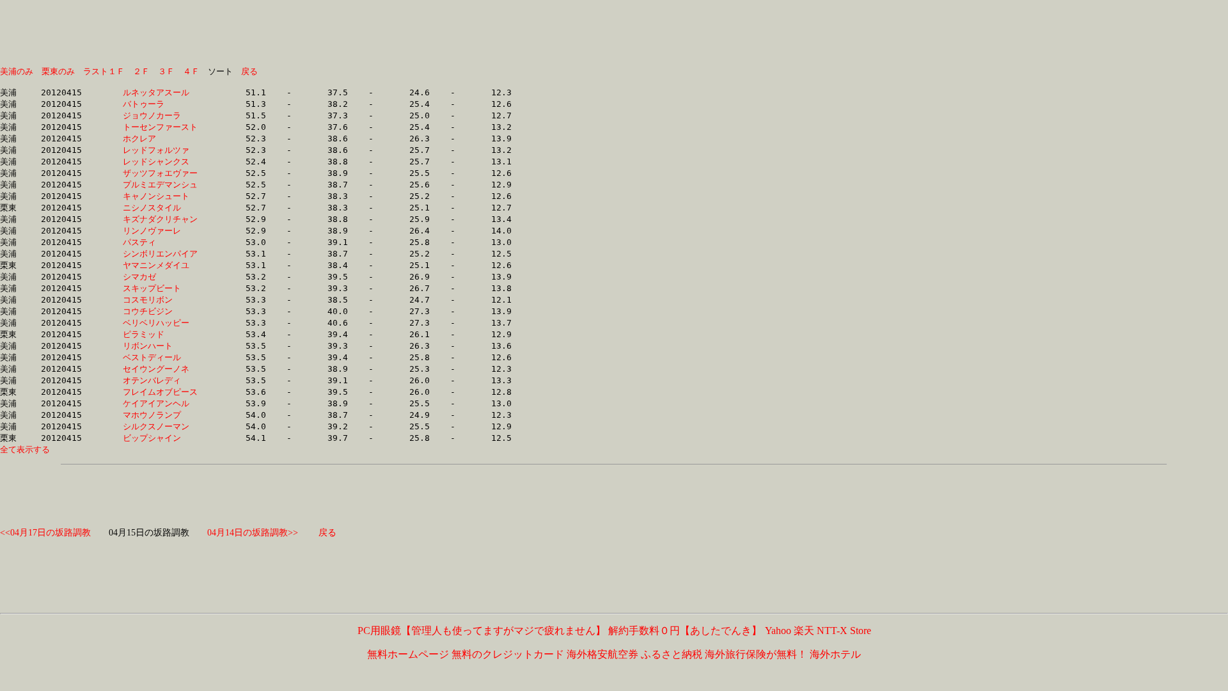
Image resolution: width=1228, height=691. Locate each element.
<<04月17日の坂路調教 (45, 532)
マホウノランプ (160, 415)
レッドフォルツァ (160, 150)
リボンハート (160, 346)
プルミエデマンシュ (160, 184)
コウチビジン (160, 311)
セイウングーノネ (160, 369)
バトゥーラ (160, 104)
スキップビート (160, 288)
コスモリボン (160, 300)
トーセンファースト (160, 127)
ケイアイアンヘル (160, 403)
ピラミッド (160, 334)
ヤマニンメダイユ (160, 265)
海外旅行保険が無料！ (756, 654)
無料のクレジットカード (508, 654)
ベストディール (160, 357)
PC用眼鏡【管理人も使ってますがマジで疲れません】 (482, 630)
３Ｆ (166, 71)
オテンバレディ (160, 380)
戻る (249, 71)
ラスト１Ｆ (104, 71)
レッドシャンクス (160, 161)
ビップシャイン (160, 438)
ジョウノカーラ (160, 115)
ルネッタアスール (160, 92)
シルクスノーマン (160, 426)
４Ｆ (191, 71)
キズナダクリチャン (160, 219)
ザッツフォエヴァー (160, 173)
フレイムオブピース (160, 392)
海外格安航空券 (602, 654)
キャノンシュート (160, 196)
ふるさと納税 (671, 654)
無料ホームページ (408, 654)
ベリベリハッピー (160, 323)
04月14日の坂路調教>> (252, 532)
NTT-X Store (844, 630)
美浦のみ (16, 71)
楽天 (804, 630)
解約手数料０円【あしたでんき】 (685, 630)
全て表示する (25, 449)
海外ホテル (835, 654)
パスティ (160, 242)
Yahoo (778, 630)
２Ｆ (141, 71)
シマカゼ (160, 277)
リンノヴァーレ (160, 230)
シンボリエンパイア (160, 253)
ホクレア (160, 138)
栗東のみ (58, 71)
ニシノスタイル (160, 207)
